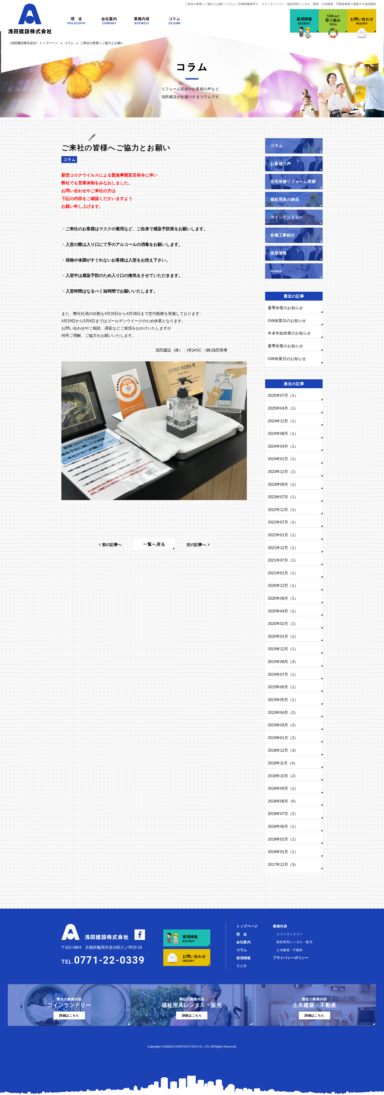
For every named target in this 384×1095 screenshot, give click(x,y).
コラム (69, 159)
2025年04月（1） (283, 408)
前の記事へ (112, 545)
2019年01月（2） (283, 737)
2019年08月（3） (283, 661)
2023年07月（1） (283, 497)
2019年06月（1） (283, 687)
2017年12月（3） (283, 864)
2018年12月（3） (283, 750)
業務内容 (280, 926)
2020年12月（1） (283, 585)
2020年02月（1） (283, 623)
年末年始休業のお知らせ (289, 333)
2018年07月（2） (283, 813)
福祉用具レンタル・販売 (294, 942)
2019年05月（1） (283, 699)
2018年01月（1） (283, 851)
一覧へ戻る (154, 544)
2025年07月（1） (283, 395)
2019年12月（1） (283, 649)
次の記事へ (196, 545)
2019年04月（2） (283, 712)
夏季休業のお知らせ (285, 308)
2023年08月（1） (283, 484)
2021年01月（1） (283, 573)
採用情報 (243, 958)
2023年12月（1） (283, 471)
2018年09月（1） (283, 788)
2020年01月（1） (283, 636)
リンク (241, 966)
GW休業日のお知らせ (287, 320)
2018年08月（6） (283, 801)
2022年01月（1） (283, 535)
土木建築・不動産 (289, 950)
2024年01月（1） (283, 459)
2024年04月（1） (283, 446)
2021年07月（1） (283, 560)
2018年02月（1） (283, 839)
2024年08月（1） (283, 433)
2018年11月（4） (283, 763)
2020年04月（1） (283, 611)
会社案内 (243, 942)
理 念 (241, 934)
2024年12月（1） (283, 421)
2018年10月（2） (283, 776)
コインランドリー (289, 934)
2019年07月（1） (283, 674)
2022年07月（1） (283, 522)
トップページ (247, 926)
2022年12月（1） (283, 509)
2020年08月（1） (283, 598)
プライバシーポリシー (291, 958)
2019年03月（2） (283, 725)
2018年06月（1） (283, 826)
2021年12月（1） (283, 547)
